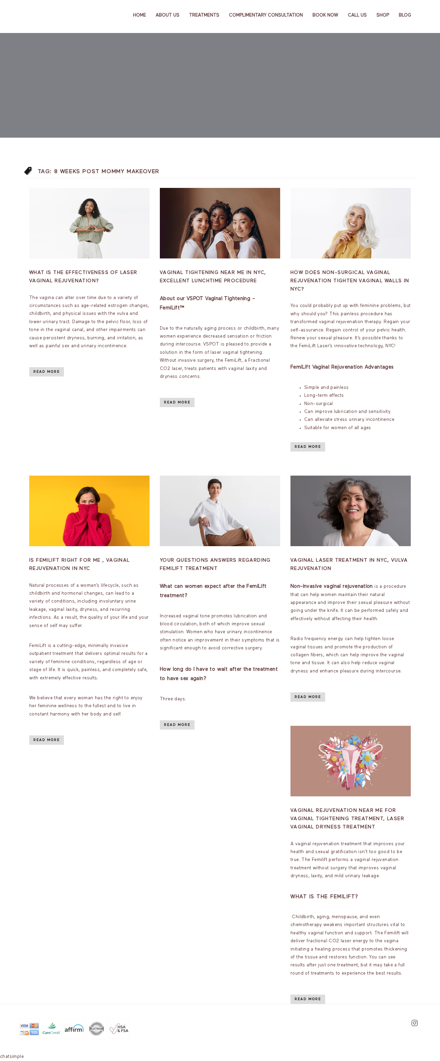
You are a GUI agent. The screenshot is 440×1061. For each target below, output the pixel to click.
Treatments (204, 15)
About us (167, 15)
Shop (382, 15)
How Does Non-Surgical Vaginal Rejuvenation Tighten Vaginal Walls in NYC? (349, 280)
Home (139, 15)
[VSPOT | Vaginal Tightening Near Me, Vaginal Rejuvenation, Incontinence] (54, 15)
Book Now (325, 15)
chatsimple (12, 1056)
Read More (46, 371)
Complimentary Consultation (266, 15)
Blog (405, 15)
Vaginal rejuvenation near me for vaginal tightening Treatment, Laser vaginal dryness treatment (347, 818)
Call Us (357, 15)
